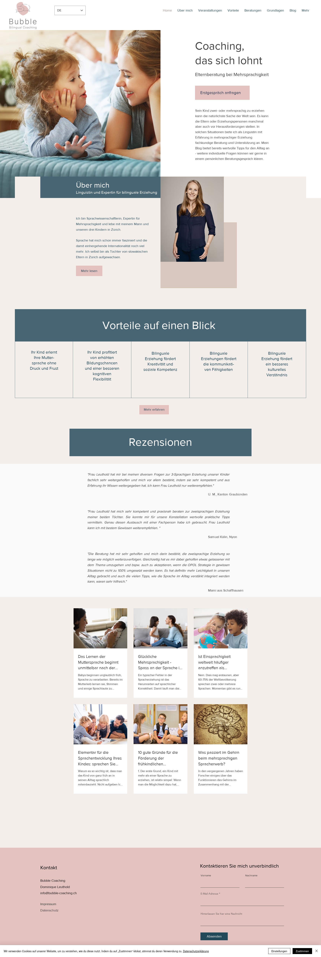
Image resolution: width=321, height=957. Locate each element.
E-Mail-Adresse (209, 893)
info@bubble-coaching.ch (58, 893)
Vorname (206, 875)
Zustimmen (302, 951)
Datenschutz (49, 910)
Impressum (48, 904)
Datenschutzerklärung (196, 951)
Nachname (251, 875)
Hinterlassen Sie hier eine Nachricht (221, 913)
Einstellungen (279, 951)
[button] (305, 10)
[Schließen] (316, 951)
